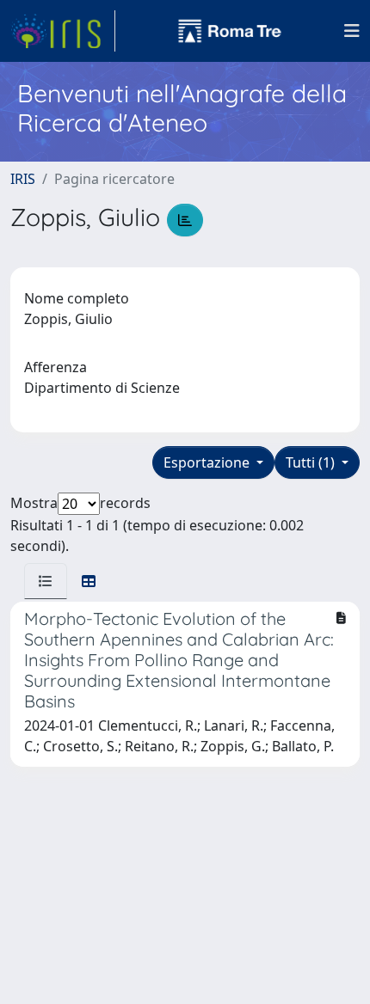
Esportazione (208, 462)
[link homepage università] (230, 31)
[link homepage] (62, 31)
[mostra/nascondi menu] (352, 31)
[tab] (45, 581)
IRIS (22, 178)
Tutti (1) (312, 462)
